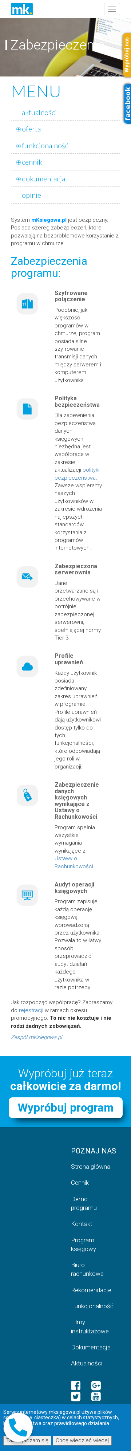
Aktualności (86, 1363)
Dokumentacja (91, 1347)
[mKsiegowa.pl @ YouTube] (96, 1396)
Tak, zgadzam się (27, 1440)
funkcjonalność (45, 145)
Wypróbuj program (66, 1107)
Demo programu (84, 1203)
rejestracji (31, 1010)
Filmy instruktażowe (90, 1326)
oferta (31, 128)
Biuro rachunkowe (87, 1269)
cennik (32, 161)
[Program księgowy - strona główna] (21, 9)
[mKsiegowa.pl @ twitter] (75, 1396)
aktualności (39, 112)
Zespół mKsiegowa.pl (36, 1037)
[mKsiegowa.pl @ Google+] (96, 1385)
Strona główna (90, 1166)
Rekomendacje (91, 1290)
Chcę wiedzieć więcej (82, 1440)
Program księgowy (83, 1244)
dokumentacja (43, 178)
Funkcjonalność (92, 1306)
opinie (31, 194)
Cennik (80, 1182)
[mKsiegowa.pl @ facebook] (75, 1385)
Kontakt (81, 1223)
